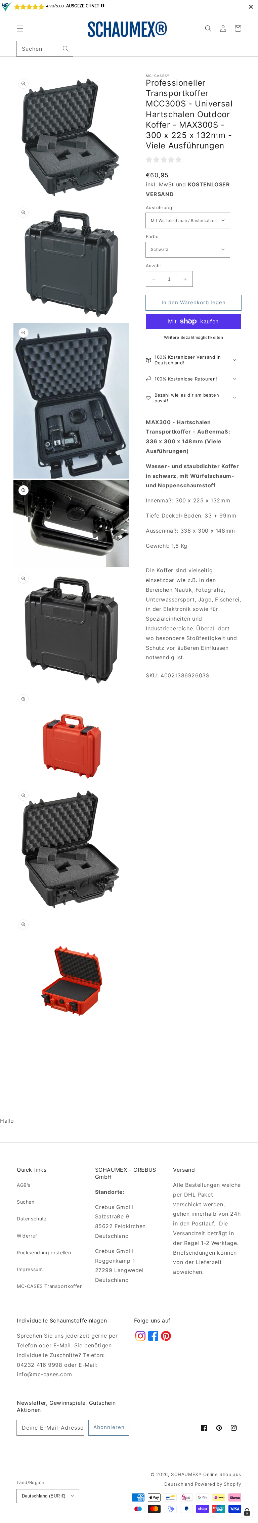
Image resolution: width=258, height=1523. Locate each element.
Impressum (30, 1269)
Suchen (26, 1202)
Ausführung (159, 207)
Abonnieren (109, 1427)
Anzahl (153, 265)
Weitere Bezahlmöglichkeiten (193, 337)
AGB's (24, 1185)
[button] (20, 28)
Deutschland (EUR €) (44, 1495)
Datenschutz (32, 1218)
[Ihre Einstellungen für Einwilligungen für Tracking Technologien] (247, 1512)
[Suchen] (65, 48)
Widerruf (27, 1236)
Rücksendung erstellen (44, 1252)
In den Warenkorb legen (194, 302)
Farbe (152, 236)
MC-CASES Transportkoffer (49, 1286)
